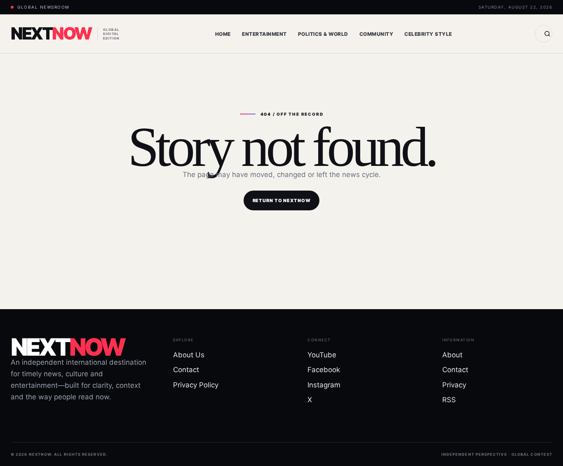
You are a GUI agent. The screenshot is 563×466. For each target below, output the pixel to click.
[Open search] (543, 33)
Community (376, 34)
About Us (188, 355)
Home (223, 34)
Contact (186, 370)
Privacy (454, 385)
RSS (449, 400)
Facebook (323, 370)
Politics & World (323, 34)
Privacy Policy (195, 385)
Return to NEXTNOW (282, 200)
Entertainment (264, 34)
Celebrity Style (428, 34)
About (452, 355)
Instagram (323, 385)
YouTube (321, 355)
